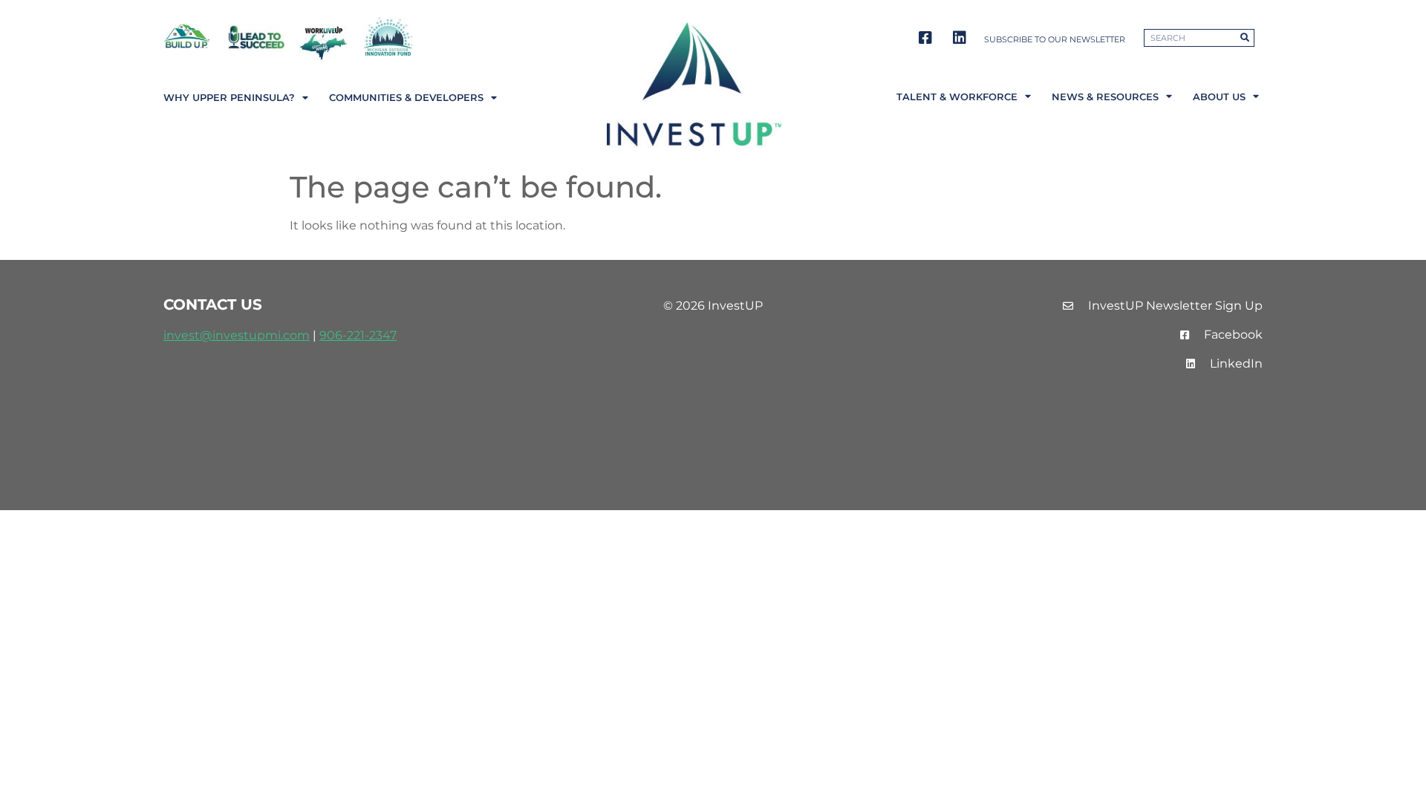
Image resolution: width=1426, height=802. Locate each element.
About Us (1219, 96)
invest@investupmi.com (236, 335)
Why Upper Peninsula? (229, 97)
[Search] (1245, 38)
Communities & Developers (406, 97)
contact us (212, 304)
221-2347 (372, 335)
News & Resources (1105, 96)
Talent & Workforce (957, 96)
